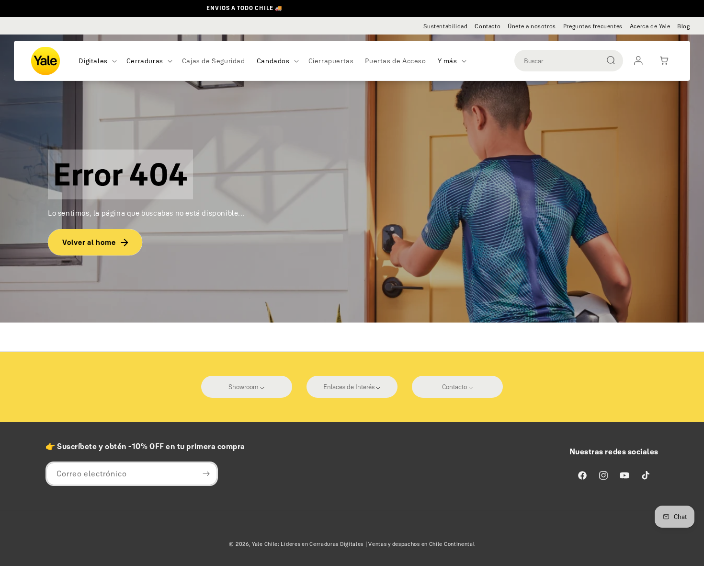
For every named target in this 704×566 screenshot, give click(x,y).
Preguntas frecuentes (593, 26)
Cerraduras (144, 61)
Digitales (93, 61)
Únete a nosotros (532, 26)
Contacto (487, 26)
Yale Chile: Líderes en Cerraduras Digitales (307, 544)
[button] (96, 61)
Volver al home (89, 242)
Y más (447, 61)
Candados (273, 61)
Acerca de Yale (650, 26)
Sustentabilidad (445, 26)
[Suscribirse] (205, 474)
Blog (683, 26)
